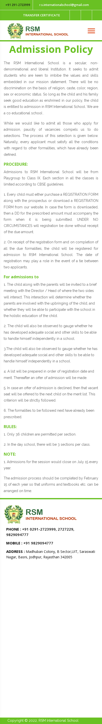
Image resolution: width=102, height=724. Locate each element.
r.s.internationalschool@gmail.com (64, 5)
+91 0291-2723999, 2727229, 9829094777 (40, 532)
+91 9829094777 (29, 542)
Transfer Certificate (41, 15)
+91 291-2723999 (17, 5)
